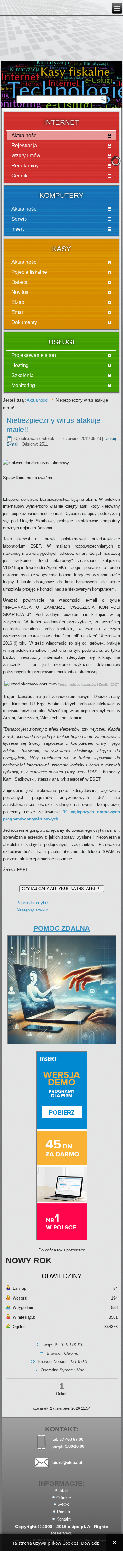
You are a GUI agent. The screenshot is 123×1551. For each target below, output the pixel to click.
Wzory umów (25, 155)
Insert (17, 229)
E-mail (13, 444)
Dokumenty (24, 322)
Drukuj (110, 438)
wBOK (63, 1504)
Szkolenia (22, 375)
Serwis (19, 219)
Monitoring (23, 385)
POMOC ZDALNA (61, 928)
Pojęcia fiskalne (29, 272)
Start (63, 1490)
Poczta (63, 1512)
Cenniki (20, 175)
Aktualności (24, 209)
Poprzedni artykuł (32, 902)
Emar (17, 312)
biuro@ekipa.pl (67, 1462)
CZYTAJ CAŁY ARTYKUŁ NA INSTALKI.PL (62, 888)
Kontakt (63, 1519)
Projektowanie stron (33, 355)
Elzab (17, 302)
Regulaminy (24, 165)
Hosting (20, 365)
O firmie (63, 1497)
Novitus (19, 292)
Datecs (19, 282)
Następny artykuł (32, 910)
